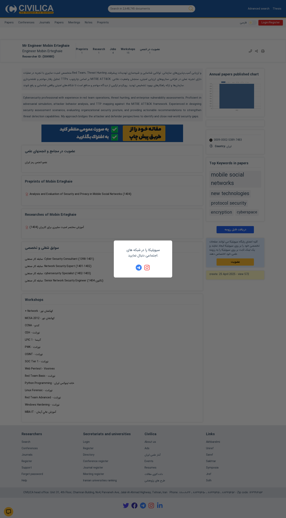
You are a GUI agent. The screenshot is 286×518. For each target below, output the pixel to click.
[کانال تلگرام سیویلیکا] (139, 267)
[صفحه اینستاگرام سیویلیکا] (147, 267)
